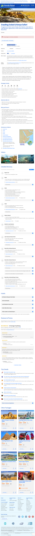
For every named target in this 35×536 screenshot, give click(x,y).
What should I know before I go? (9, 372)
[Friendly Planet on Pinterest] (29, 516)
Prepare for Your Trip (29, 505)
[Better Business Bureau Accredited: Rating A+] (30, 523)
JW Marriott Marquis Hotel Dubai (10, 182)
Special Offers (12, 502)
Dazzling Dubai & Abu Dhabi (25, 420)
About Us (19, 498)
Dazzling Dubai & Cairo (7, 440)
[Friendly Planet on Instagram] (26, 516)
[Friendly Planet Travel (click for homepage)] (8, 6)
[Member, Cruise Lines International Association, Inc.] (22, 523)
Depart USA (5, 129)
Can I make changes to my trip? (9, 379)
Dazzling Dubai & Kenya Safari (8, 337)
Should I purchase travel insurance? (10, 387)
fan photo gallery (13, 321)
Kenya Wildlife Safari (7, 481)
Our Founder (19, 502)
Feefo (20, 327)
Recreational (13, 53)
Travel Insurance (28, 509)
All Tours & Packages (4, 503)
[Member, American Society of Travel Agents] (5, 523)
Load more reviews (18, 365)
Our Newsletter (11, 505)
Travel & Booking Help (29, 498)
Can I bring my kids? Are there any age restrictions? (13, 383)
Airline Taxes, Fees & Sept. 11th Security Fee (6, 530)
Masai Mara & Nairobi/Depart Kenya (9, 148)
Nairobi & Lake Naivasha (7, 136)
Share (32, 337)
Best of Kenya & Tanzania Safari (8, 420)
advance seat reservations (26, 530)
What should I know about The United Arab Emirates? (13, 398)
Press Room (19, 507)
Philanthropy (19, 508)
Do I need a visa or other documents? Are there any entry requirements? (16, 376)
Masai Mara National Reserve (7, 139)
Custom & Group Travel (12, 498)
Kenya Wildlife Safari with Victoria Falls (25, 481)
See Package (4, 428)
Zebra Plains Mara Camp (9, 265)
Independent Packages (4, 507)
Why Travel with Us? (20, 499)
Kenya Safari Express (24, 461)
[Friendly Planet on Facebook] (19, 516)
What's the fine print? (7, 392)
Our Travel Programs (21, 503)
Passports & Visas (28, 508)
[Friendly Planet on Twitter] (23, 516)
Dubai (4, 130)
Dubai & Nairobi (5, 135)
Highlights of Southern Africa (9, 461)
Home (2, 498)
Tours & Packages (4, 502)
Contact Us (27, 500)
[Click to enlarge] (26, 137)
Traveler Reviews (20, 504)
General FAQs (28, 504)
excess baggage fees (20, 530)
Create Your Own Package (13, 500)
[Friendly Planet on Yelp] (33, 516)
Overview (2, 32)
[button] (31, 169)
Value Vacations (3, 506)
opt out (6, 2)
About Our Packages (4, 510)
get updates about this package (7, 40)
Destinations (3, 500)
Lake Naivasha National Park (7, 138)
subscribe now (4, 518)
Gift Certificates (11, 510)
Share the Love (12, 507)
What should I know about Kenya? (10, 395)
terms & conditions (6, 533)
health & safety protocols (22, 60)
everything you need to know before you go (14, 62)
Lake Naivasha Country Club (9, 230)
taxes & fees (20, 88)
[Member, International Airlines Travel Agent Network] (13, 523)
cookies (2, 2)
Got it (32, 1)
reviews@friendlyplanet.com (10, 329)
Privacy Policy (12, 2)
